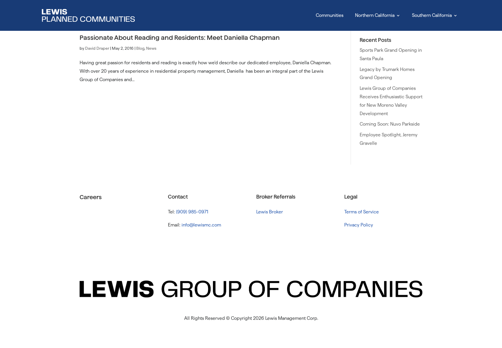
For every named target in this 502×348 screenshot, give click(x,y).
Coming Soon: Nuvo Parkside (390, 124)
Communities (329, 15)
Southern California (432, 15)
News (151, 48)
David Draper (97, 48)
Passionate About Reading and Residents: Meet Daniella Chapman (180, 37)
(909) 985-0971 (192, 211)
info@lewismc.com (201, 224)
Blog (140, 48)
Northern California (375, 15)
